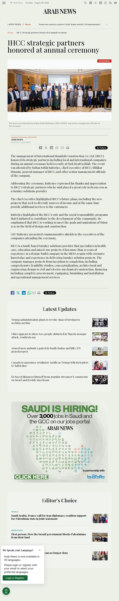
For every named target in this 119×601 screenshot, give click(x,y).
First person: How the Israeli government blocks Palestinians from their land (48, 535)
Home (10, 32)
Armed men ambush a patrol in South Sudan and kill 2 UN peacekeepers (69, 24)
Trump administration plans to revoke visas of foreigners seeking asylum (45, 321)
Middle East (17, 530)
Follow (102, 147)
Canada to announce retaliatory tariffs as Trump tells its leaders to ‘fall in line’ (49, 364)
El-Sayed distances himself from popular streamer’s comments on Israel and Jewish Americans (49, 378)
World (28, 24)
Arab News (18, 3)
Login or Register (15, 577)
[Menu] (4, 3)
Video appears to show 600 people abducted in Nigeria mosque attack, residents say (48, 335)
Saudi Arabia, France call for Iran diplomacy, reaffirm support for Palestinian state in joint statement (48, 517)
